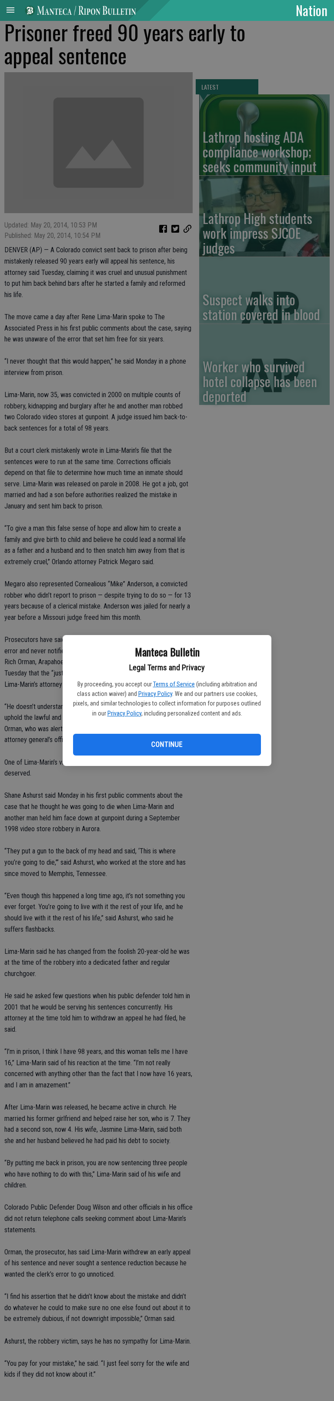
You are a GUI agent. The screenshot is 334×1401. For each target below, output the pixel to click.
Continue (166, 744)
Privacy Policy (155, 693)
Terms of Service (174, 684)
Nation (311, 10)
